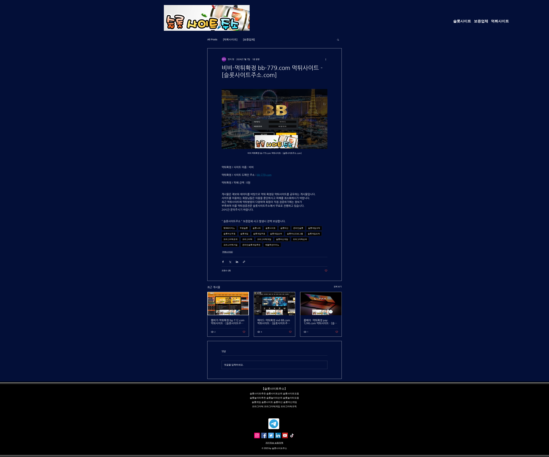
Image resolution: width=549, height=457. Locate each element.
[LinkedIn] (278, 435)
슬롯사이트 (270, 228)
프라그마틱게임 (264, 239)
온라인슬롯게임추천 (251, 245)
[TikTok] (292, 435)
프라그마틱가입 (230, 245)
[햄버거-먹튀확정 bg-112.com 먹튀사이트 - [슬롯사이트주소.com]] (228, 303)
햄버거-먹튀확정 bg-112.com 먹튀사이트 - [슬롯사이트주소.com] (227, 322)
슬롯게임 (244, 234)
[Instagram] (257, 435)
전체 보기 (338, 286)
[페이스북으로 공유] (223, 261)
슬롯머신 (284, 228)
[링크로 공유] (244, 261)
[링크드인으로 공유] (237, 261)
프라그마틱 (247, 239)
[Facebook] (264, 435)
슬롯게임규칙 (314, 228)
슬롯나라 (257, 228)
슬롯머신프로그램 (295, 234)
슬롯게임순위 (276, 234)
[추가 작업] (325, 59)
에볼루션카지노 (272, 245)
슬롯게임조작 (314, 234)
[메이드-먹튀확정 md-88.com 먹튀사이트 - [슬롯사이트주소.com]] (274, 303)
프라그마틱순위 (300, 239)
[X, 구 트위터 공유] (230, 261)
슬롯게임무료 (259, 234)
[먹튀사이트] (230, 39)
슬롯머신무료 (229, 234)
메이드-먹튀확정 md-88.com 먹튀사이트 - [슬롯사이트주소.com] (273, 322)
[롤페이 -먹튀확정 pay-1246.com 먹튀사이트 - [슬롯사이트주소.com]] (321, 303)
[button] (338, 39)
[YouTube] (285, 435)
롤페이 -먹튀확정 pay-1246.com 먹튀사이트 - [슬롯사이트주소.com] (320, 322)
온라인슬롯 (298, 228)
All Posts (212, 39)
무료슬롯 (244, 228)
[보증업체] (249, 39)
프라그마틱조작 (230, 239)
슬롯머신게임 (282, 239)
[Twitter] (271, 435)
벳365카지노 (229, 228)
